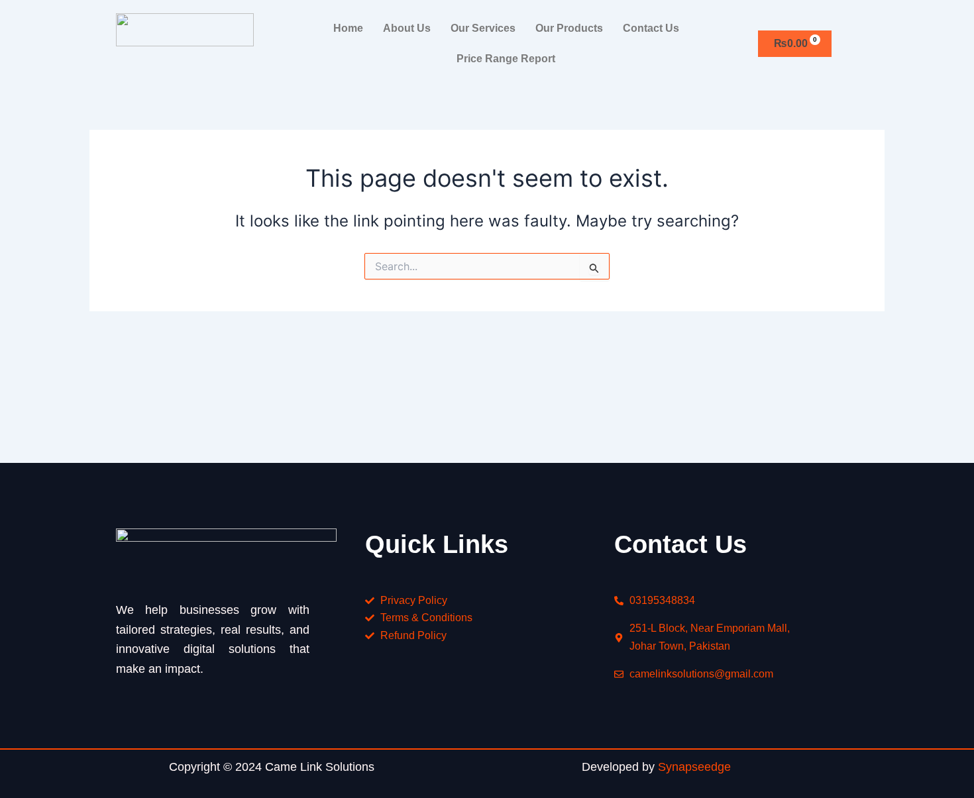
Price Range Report (506, 58)
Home (348, 28)
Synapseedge (694, 766)
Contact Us (651, 28)
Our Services (483, 28)
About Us (407, 28)
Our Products (569, 28)
